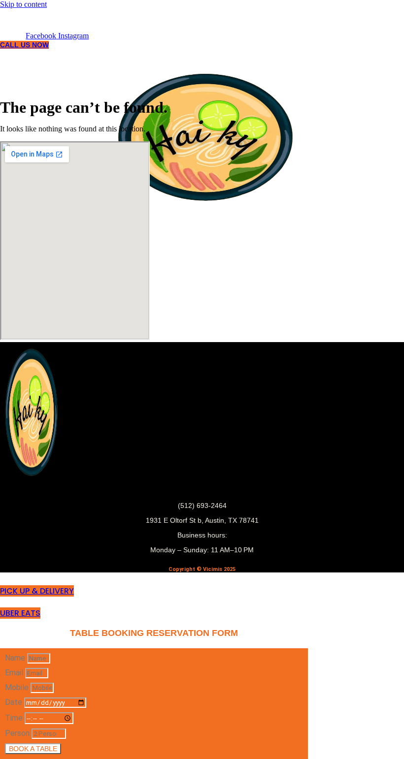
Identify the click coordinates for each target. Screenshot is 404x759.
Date (14, 702)
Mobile (18, 687)
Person (18, 733)
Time (15, 718)
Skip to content (23, 4)
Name (16, 658)
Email (15, 672)
